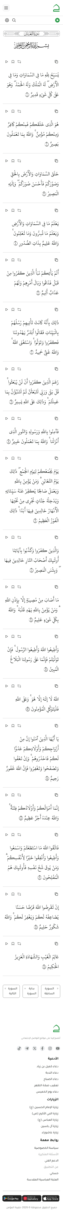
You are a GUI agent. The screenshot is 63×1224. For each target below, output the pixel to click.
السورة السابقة (49, 991)
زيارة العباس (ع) (48, 1120)
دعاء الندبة (52, 1073)
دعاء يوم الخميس (47, 1092)
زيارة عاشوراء (50, 1132)
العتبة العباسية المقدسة (42, 1179)
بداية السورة (31, 991)
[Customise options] (56, 61)
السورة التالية (12, 991)
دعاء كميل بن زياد (47, 1066)
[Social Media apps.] (57, 1048)
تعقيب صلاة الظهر (46, 1085)
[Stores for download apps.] (50, 1198)
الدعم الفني (51, 1160)
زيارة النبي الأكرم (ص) (45, 1113)
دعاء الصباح (51, 1079)
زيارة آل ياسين (49, 1126)
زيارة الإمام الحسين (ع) (43, 1107)
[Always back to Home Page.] (56, 8)
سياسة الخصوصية (46, 1148)
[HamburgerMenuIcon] (6, 8)
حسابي (54, 1173)
